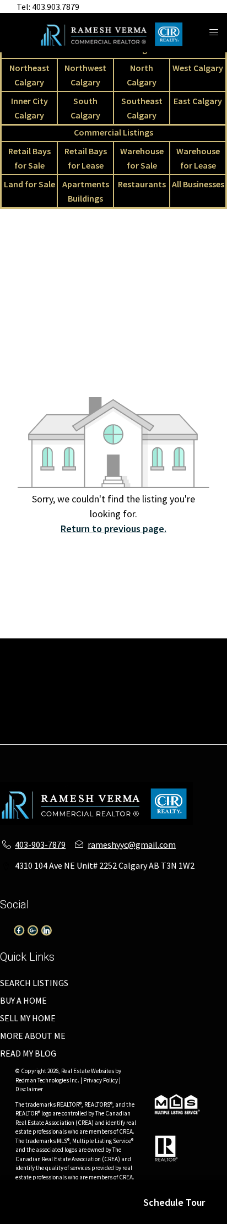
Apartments (143, 645)
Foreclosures (104, 724)
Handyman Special (172, 724)
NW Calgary (45, 658)
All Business (167, 697)
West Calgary (197, 67)
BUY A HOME (23, 1000)
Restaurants (142, 183)
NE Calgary (195, 645)
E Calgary (124, 671)
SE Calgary (79, 671)
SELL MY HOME (28, 1017)
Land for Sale (29, 183)
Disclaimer (29, 1089)
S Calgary (33, 671)
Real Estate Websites (88, 1071)
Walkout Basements (113, 737)
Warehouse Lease (184, 684)
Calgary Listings (42, 711)
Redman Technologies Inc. (47, 1080)
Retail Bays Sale (180, 671)
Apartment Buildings (120, 711)
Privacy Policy (100, 1080)
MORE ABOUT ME (33, 1035)
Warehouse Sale (113, 684)
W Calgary (139, 658)
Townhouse (90, 645)
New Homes (191, 711)
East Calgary (198, 100)
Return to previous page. (113, 528)
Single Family (35, 645)
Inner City (184, 658)
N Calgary (93, 658)
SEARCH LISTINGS (34, 982)
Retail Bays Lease (42, 684)
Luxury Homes (45, 724)
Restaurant (115, 697)
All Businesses (198, 183)
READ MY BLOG (28, 1053)
